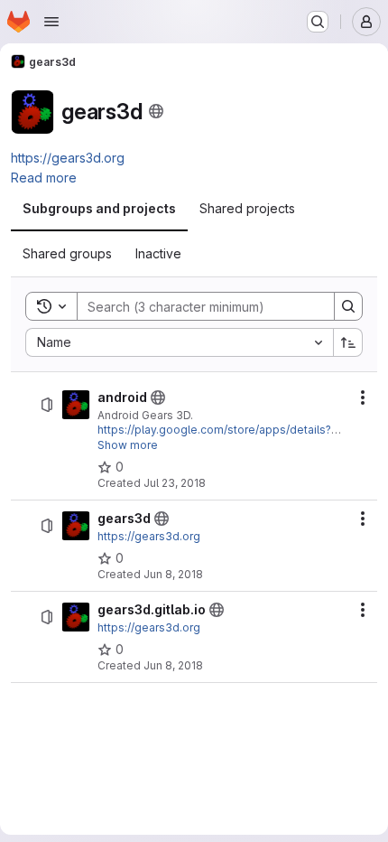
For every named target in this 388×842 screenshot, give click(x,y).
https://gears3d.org (68, 157)
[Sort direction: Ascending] (348, 342)
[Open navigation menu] (51, 21)
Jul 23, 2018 (174, 483)
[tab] (99, 208)
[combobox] (179, 342)
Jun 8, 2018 (173, 574)
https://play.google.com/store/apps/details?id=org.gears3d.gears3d (214, 437)
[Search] (348, 306)
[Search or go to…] (317, 22)
